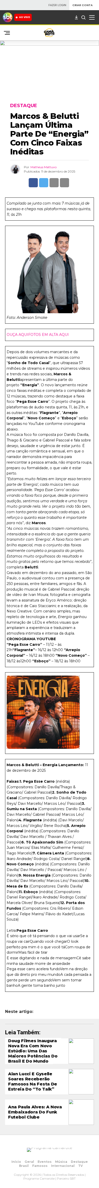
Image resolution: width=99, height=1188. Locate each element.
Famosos (39, 1166)
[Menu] (92, 17)
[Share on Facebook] (33, 182)
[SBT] (7, 17)
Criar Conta (82, 5)
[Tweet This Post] (43, 182)
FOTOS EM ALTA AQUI (48, 334)
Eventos (45, 1162)
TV (80, 1166)
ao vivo (24, 17)
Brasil (24, 1166)
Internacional (63, 1166)
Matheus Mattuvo (43, 167)
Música (61, 1162)
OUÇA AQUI (17, 334)
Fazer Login (57, 5)
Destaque (79, 1162)
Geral (29, 1162)
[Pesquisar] (83, 17)
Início (16, 1162)
